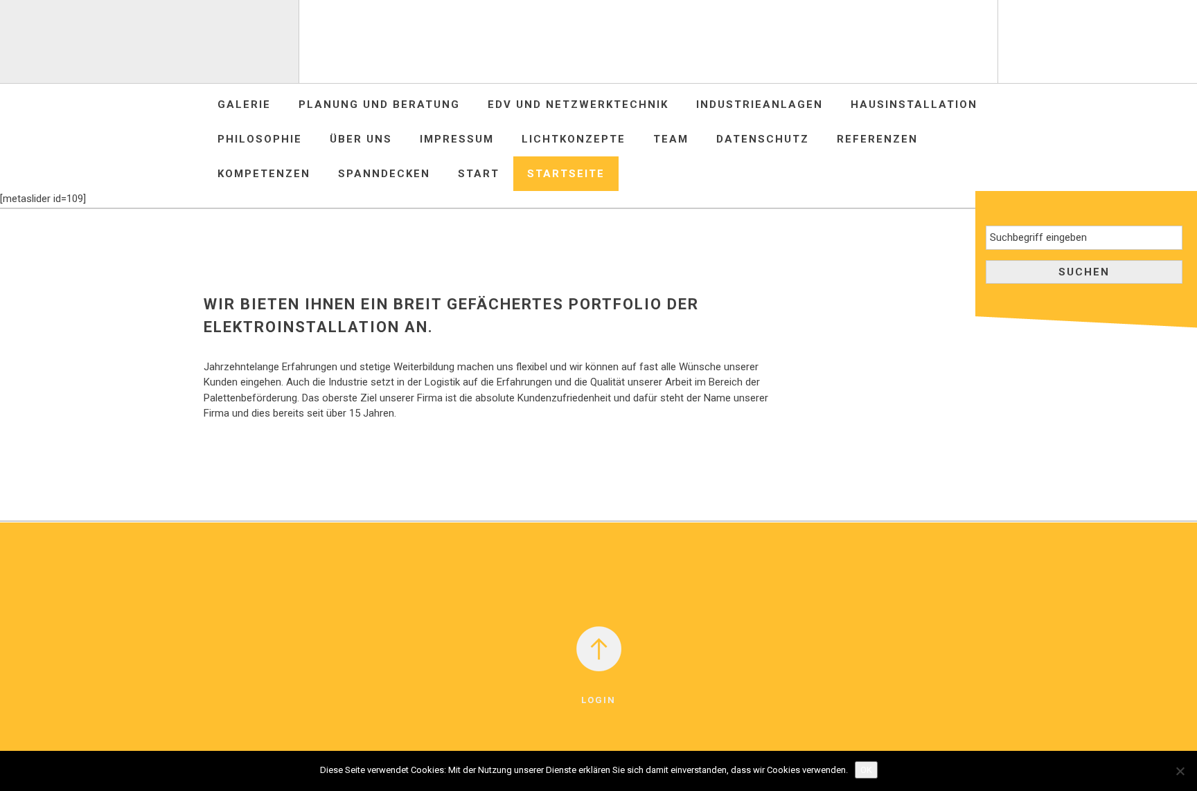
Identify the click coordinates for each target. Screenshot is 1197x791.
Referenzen (877, 139)
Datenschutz (762, 139)
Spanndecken (384, 173)
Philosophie (260, 139)
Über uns (361, 139)
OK (866, 770)
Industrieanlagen (759, 104)
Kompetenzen (264, 173)
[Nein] (1180, 771)
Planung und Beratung (379, 104)
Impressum (457, 139)
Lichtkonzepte (574, 139)
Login (598, 700)
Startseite (566, 173)
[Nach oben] (598, 648)
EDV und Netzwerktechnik (578, 104)
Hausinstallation (914, 104)
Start (478, 173)
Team (671, 139)
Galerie (244, 104)
